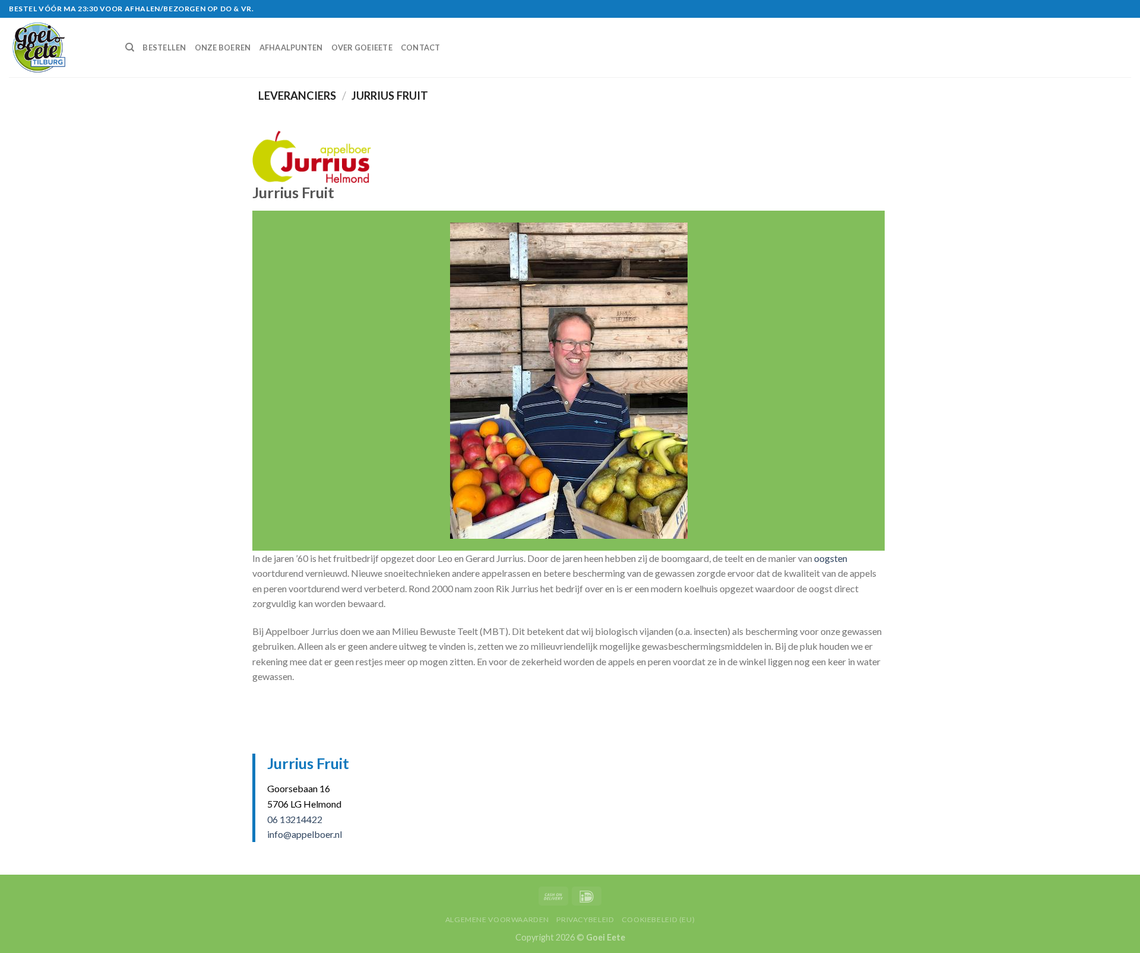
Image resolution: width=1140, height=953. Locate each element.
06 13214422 (294, 819)
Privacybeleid (585, 919)
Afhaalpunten (291, 47)
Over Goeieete (361, 47)
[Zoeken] (129, 47)
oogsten (830, 558)
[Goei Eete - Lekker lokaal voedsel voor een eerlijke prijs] (58, 47)
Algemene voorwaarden (497, 919)
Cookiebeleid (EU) (658, 919)
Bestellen (164, 47)
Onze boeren (223, 47)
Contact (421, 47)
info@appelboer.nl (304, 834)
